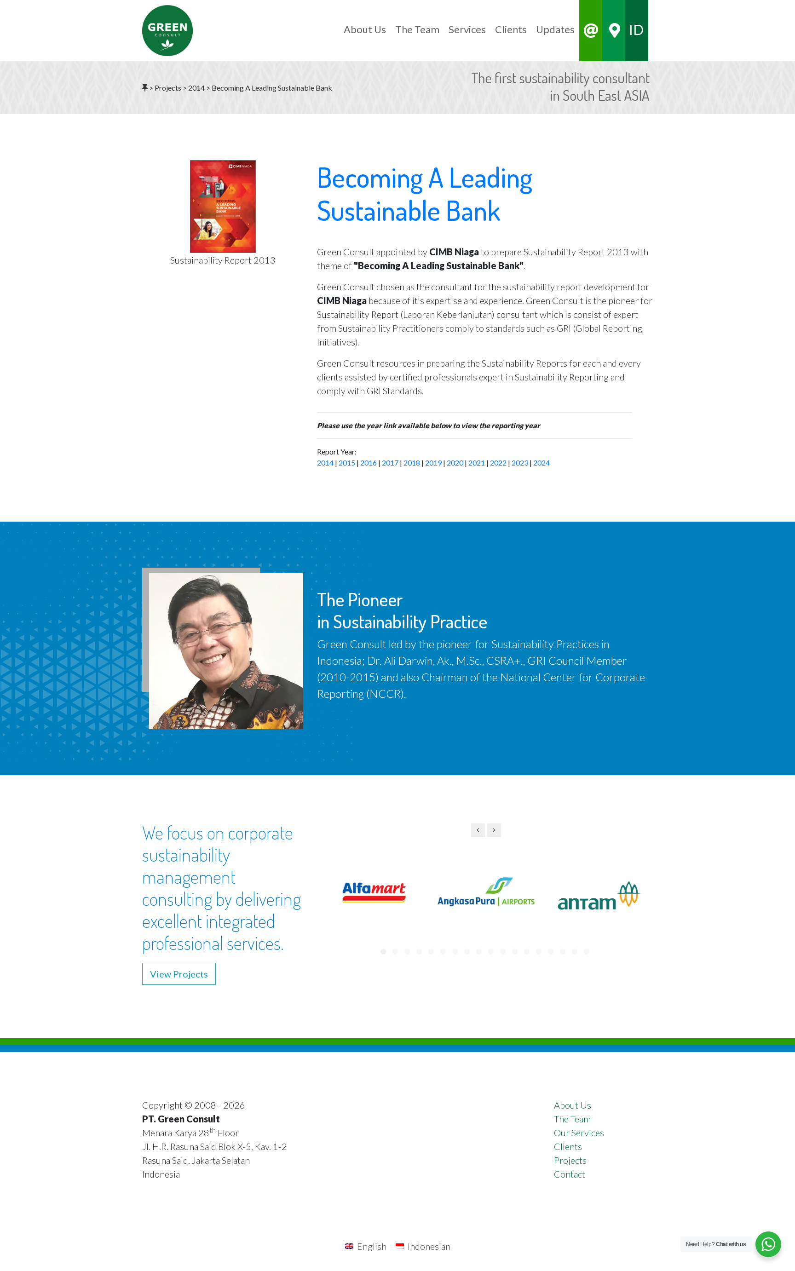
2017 (390, 462)
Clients (568, 1146)
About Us (572, 1104)
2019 (433, 462)
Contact (569, 1173)
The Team (572, 1118)
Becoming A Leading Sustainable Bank (424, 193)
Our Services (579, 1132)
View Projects (179, 973)
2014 (325, 462)
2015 (347, 462)
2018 (411, 462)
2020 (455, 462)
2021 (476, 462)
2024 (541, 462)
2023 (520, 462)
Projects (570, 1160)
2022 (498, 462)
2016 (368, 462)
